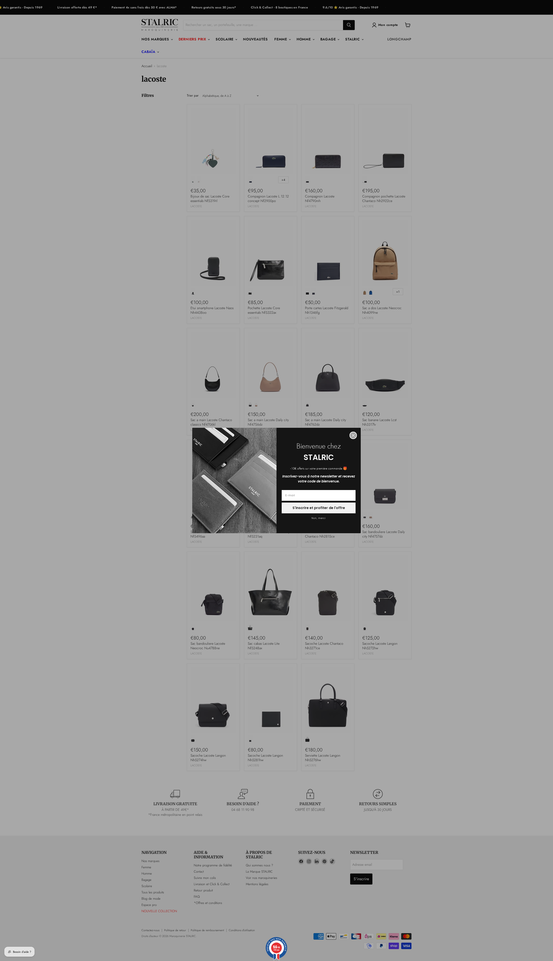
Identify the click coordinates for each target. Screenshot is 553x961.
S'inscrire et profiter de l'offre (318, 507)
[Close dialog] (353, 435)
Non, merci (318, 518)
